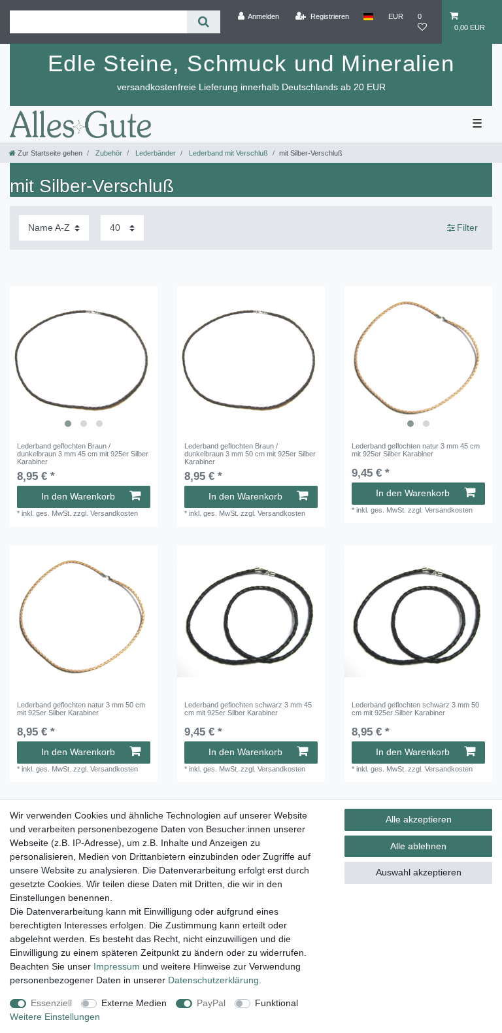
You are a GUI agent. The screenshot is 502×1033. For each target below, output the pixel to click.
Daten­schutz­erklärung (213, 980)
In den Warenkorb (78, 496)
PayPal (211, 1003)
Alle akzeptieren (419, 819)
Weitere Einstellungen (55, 1016)
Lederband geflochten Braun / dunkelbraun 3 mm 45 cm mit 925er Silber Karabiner (82, 454)
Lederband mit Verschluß (227, 153)
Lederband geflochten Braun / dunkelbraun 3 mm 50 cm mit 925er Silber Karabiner (250, 454)
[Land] (368, 16)
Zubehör (107, 153)
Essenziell (51, 1003)
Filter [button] (467, 227)
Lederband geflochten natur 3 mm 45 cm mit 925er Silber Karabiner (416, 450)
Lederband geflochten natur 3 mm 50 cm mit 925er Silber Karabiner (81, 709)
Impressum (116, 966)
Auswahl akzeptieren (418, 872)
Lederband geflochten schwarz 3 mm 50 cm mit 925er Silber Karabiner (415, 709)
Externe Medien (134, 1003)
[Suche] (203, 21)
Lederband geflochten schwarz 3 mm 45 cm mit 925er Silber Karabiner (248, 709)
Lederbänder (154, 153)
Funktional (276, 1003)
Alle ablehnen (418, 846)
